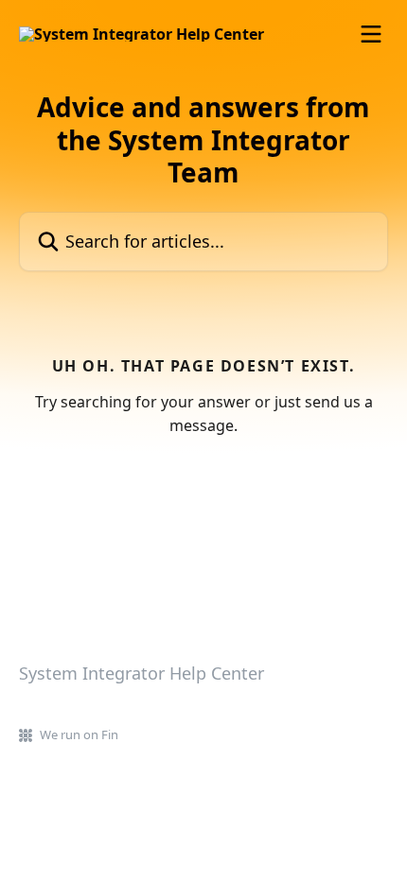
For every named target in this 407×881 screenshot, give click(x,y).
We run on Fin (79, 734)
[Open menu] (371, 34)
